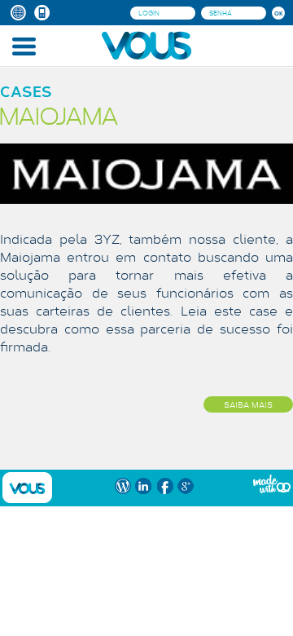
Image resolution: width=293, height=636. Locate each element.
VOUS (27, 488)
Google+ (186, 486)
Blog (122, 486)
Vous (146, 45)
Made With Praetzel (272, 484)
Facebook (164, 486)
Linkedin (143, 486)
